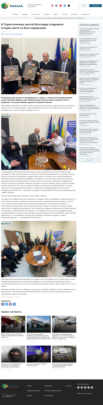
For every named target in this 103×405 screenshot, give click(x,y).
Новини (25, 14)
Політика (74, 14)
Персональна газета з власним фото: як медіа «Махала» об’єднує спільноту (89, 122)
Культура (47, 14)
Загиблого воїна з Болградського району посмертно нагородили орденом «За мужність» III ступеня (89, 80)
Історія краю (10, 297)
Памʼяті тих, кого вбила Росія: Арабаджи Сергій (88, 48)
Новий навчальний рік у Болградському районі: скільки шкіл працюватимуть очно (88, 98)
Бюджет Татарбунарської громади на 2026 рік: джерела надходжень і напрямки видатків (89, 107)
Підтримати (95, 5)
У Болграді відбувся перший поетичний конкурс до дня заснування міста (88, 40)
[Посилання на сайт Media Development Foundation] (8, 396)
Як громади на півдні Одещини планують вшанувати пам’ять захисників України (89, 130)
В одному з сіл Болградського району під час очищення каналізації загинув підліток (88, 62)
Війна (56, 14)
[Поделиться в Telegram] (14, 304)
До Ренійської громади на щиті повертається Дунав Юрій (89, 55)
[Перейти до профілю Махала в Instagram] (52, 6)
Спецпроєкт (85, 14)
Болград (3, 297)
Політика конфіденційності (52, 390)
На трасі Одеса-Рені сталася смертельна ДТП (87, 114)
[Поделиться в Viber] (10, 304)
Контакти (68, 386)
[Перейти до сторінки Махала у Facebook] (56, 6)
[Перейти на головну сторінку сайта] (12, 5)
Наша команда (48, 395)
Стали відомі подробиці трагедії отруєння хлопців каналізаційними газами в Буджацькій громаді (89, 31)
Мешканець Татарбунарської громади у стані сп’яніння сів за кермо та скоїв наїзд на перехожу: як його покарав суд (89, 140)
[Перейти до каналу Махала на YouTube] (65, 6)
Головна (15, 14)
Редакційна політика (33, 390)
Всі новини (90, 160)
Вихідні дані (48, 386)
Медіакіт (29, 395)
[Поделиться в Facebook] (2, 304)
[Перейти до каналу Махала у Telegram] (69, 6)
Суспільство (35, 14)
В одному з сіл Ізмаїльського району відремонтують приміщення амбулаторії (88, 90)
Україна (65, 14)
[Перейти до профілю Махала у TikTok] (92, 387)
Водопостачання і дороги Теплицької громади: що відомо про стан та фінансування (89, 71)
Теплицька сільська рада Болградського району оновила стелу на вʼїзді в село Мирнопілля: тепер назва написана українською (89, 151)
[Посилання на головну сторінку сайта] (14, 386)
